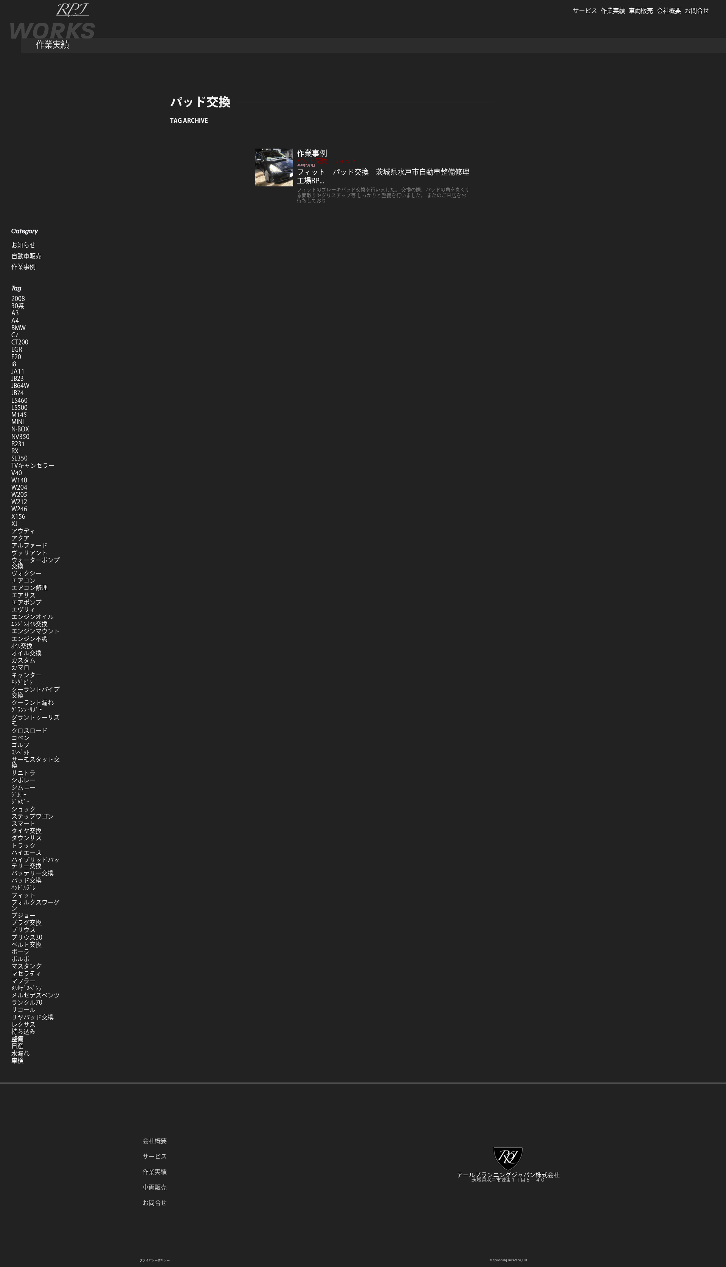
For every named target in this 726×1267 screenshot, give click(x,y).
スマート (23, 823)
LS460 (19, 400)
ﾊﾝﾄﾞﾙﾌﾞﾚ (23, 887)
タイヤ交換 (26, 831)
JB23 (17, 378)
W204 (19, 487)
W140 (19, 480)
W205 (19, 495)
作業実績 (613, 11)
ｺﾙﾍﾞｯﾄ (20, 752)
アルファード (29, 545)
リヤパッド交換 (32, 1017)
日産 (17, 1046)
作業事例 (312, 153)
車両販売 (641, 11)
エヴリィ (23, 609)
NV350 (20, 437)
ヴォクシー (26, 573)
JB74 (17, 393)
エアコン (23, 580)
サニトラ (23, 773)
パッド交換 (312, 161)
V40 (16, 473)
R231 (18, 444)
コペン (20, 738)
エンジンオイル (32, 617)
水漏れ (20, 1053)
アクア (20, 538)
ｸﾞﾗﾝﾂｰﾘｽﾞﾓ (26, 710)
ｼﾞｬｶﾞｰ (20, 802)
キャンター (26, 675)
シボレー (23, 780)
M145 (19, 415)
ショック (23, 809)
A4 (15, 321)
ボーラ (20, 952)
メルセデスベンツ (35, 995)
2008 (18, 299)
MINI (17, 422)
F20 (16, 357)
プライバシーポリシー (155, 1260)
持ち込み (23, 1031)
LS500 (19, 408)
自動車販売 (26, 256)
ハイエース (26, 853)
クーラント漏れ (32, 702)
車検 (17, 1061)
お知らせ (23, 245)
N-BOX (20, 429)
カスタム (23, 660)
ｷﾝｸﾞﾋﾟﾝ (22, 682)
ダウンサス (26, 838)
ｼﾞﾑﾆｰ (18, 794)
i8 (13, 364)
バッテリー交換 (32, 873)
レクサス (23, 1024)
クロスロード (29, 730)
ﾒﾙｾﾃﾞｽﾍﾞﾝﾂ (26, 988)
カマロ (20, 667)
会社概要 (669, 11)
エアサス (23, 595)
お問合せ (697, 11)
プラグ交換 (26, 923)
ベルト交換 (26, 944)
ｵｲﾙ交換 (22, 646)
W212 (19, 502)
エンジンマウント (35, 631)
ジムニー (23, 787)
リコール (23, 1009)
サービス (585, 11)
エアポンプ (26, 602)
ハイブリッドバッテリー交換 (35, 863)
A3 (15, 313)
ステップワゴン (32, 816)
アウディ (23, 531)
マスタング (26, 966)
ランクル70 (26, 1002)
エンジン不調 (29, 639)
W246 (19, 509)
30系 (17, 306)
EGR (16, 349)
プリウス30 (26, 937)
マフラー (23, 981)
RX (15, 451)
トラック (23, 845)
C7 (15, 335)
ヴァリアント (29, 553)
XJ (14, 524)
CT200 (19, 342)
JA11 (18, 371)
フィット (345, 161)
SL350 (19, 458)
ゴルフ (20, 745)
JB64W (20, 386)
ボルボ (20, 959)
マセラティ (26, 974)
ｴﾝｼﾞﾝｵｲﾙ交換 (29, 624)
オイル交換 (26, 653)
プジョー (23, 915)
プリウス (23, 930)
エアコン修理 (29, 588)
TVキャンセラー (32, 465)
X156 (18, 516)
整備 (17, 1039)
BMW (18, 328)
